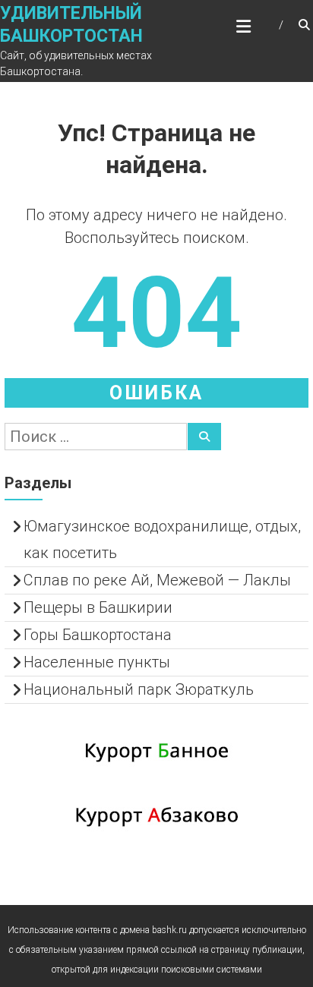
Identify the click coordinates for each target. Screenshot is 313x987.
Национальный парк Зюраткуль (139, 689)
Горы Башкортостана (98, 635)
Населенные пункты (97, 662)
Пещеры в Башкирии (98, 607)
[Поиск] (204, 436)
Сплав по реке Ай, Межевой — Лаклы (157, 580)
